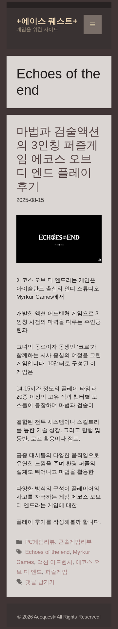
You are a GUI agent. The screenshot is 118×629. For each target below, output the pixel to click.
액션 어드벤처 (54, 562)
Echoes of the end (47, 552)
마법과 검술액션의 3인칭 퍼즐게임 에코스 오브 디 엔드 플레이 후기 (58, 158)
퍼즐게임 (56, 572)
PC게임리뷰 (40, 542)
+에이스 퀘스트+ (47, 20)
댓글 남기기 (40, 582)
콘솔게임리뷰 (75, 542)
